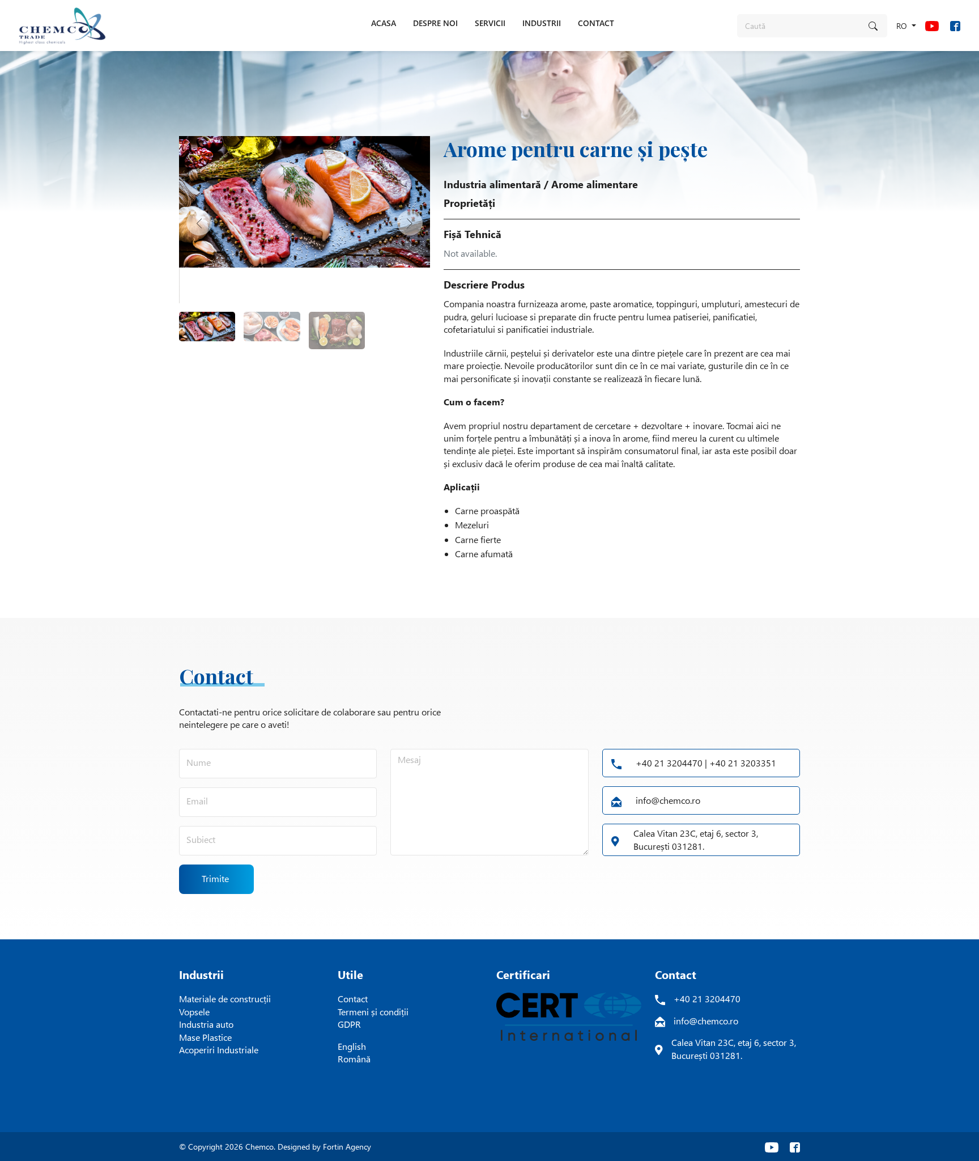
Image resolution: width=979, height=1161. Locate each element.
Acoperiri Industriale (218, 1050)
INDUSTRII (541, 23)
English (352, 1046)
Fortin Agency (347, 1146)
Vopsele (194, 1012)
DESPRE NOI (435, 23)
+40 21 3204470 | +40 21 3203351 (706, 763)
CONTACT (596, 23)
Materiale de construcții (225, 999)
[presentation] (199, 222)
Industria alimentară (492, 184)
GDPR (349, 1024)
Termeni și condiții (373, 1012)
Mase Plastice (205, 1037)
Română (354, 1059)
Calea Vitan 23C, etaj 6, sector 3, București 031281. (695, 839)
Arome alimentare (594, 184)
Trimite (215, 878)
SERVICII (490, 23)
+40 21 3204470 (707, 999)
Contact (353, 999)
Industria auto (206, 1024)
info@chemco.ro (668, 800)
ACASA (383, 23)
